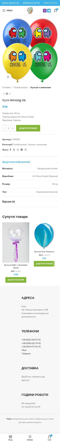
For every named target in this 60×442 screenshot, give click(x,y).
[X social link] (14, 150)
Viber (24, 350)
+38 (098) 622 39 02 (31, 343)
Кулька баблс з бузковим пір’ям (15, 266)
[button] (15, 280)
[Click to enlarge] (8, 76)
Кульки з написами (41, 87)
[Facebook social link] (10, 150)
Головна (6, 87)
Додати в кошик (28, 128)
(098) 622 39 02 (31, 3)
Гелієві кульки (20, 87)
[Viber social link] (26, 150)
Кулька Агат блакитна (44, 251)
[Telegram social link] (22, 150)
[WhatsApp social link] (18, 150)
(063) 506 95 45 (10, 3)
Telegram (26, 353)
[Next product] (10, 93)
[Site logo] (30, 10)
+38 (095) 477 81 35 (31, 346)
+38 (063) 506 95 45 (31, 339)
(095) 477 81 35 (50, 3)
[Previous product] (3, 93)
